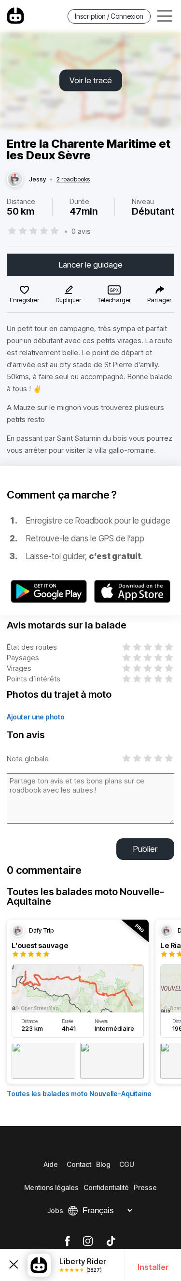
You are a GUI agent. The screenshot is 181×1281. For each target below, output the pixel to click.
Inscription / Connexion (109, 16)
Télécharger (114, 300)
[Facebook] (67, 1241)
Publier (145, 849)
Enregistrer (24, 300)
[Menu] (164, 16)
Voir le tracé (91, 80)
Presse (145, 1187)
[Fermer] (14, 1265)
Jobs (55, 1210)
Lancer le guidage (91, 264)
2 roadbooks (73, 179)
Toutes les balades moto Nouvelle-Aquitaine (79, 1093)
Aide (50, 1164)
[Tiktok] (111, 1241)
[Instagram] (88, 1241)
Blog (103, 1164)
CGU (126, 1164)
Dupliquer (68, 300)
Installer (153, 1267)
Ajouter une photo (36, 717)
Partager (159, 300)
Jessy (37, 179)
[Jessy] (15, 179)
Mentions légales (51, 1187)
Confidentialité (106, 1187)
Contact (79, 1164)
